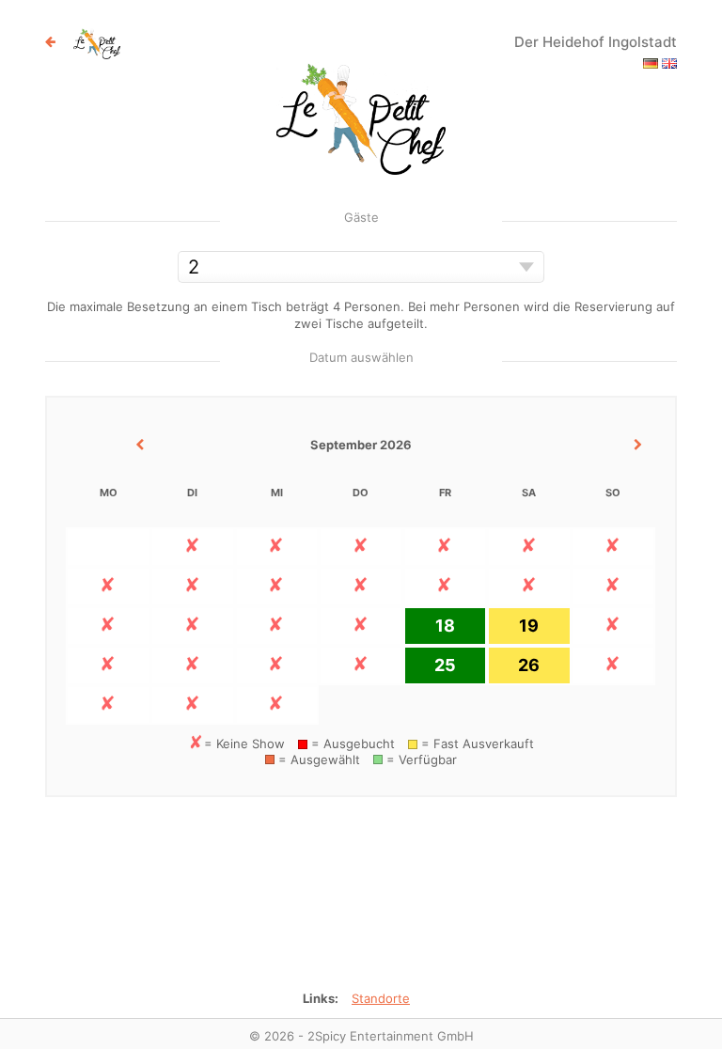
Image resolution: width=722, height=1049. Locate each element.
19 (529, 625)
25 (445, 665)
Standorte (381, 998)
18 (445, 625)
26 (529, 665)
